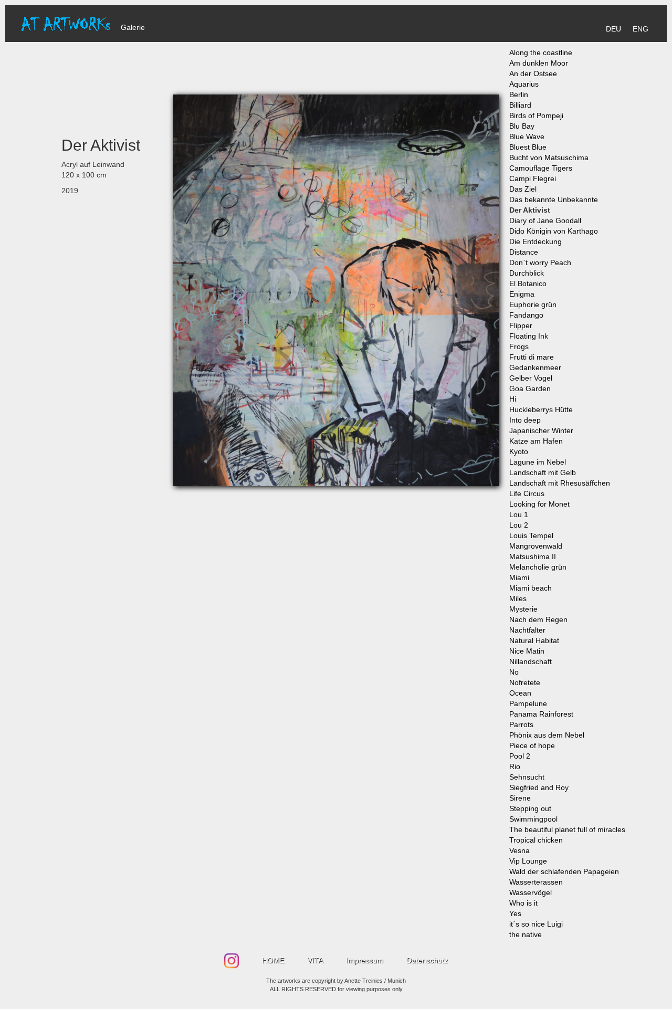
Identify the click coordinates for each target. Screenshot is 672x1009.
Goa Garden (530, 388)
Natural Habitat (534, 640)
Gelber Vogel (530, 378)
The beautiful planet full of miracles (567, 829)
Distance (523, 252)
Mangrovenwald (535, 546)
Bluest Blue (528, 147)
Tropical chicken (536, 840)
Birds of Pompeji (536, 115)
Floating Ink (528, 336)
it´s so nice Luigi (536, 924)
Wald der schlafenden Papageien (564, 871)
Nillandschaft (530, 661)
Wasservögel (530, 892)
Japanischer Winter (541, 430)
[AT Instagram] (232, 957)
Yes (515, 913)
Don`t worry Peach (540, 262)
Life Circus (526, 493)
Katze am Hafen (536, 441)
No (514, 672)
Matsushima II (532, 556)
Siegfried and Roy (539, 787)
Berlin (518, 94)
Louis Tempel (531, 535)
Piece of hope (532, 745)
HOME (273, 960)
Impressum (364, 960)
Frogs (519, 346)
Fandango (526, 315)
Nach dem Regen (538, 619)
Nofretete (524, 682)
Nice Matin (526, 651)
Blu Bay (521, 126)
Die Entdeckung (535, 241)
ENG (640, 29)
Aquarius (524, 84)
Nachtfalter (527, 630)
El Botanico (528, 283)
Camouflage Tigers (540, 168)
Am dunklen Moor (538, 63)
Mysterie (523, 609)
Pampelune (528, 703)
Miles (518, 598)
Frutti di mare (531, 357)
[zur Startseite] (65, 23)
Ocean (520, 693)
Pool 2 (519, 756)
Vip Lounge (528, 861)
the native (525, 934)
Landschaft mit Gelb (542, 472)
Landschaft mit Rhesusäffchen (559, 483)
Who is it (523, 903)
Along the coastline (540, 52)
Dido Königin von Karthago (553, 231)
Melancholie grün (537, 567)
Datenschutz (427, 960)
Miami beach (530, 588)
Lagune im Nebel (537, 462)
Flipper (520, 325)
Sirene (520, 798)
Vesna (519, 850)
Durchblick (526, 273)
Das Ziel (523, 189)
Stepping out (530, 808)
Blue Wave (526, 136)
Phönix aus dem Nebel (546, 735)
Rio (514, 766)
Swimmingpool (533, 819)
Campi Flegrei (532, 178)
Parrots (521, 724)
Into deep (525, 420)
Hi (512, 399)
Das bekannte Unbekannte (553, 199)
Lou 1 (518, 514)
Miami (519, 577)
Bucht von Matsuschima (549, 157)
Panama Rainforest (541, 714)
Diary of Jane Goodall (545, 220)
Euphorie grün (532, 304)
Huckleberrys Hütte (541, 409)
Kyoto (518, 451)
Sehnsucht (526, 777)
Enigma (521, 294)
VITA (315, 960)
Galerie (133, 27)
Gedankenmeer (535, 367)
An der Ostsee (533, 73)
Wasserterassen (536, 882)
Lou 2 (518, 525)
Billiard (520, 105)
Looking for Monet (539, 504)
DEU (613, 29)
